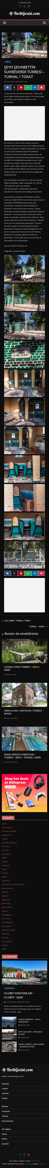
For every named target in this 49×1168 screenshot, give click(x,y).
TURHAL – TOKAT (37, 626)
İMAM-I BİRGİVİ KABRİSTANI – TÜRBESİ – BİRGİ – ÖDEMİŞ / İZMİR (22, 756)
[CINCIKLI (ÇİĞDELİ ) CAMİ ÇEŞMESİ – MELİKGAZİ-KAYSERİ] (9, 1047)
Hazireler (5, 873)
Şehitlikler (5, 934)
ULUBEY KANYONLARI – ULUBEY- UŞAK (19, 995)
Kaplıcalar (5, 881)
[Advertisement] (24, 123)
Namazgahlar (7, 915)
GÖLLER (5, 862)
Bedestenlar (6, 835)
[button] (24, 268)
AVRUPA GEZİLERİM (9, 831)
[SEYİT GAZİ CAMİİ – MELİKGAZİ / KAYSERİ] (9, 1034)
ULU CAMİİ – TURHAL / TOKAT (18, 620)
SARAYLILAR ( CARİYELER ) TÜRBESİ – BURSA (24, 712)
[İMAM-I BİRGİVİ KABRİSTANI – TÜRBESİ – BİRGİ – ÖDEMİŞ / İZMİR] (24, 728)
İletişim (5, 1098)
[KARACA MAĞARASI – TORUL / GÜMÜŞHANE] (9, 1022)
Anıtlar (4, 824)
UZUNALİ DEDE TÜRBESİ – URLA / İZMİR (22, 668)
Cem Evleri (6, 846)
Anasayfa (5, 1084)
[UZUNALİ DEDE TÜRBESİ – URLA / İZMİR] (24, 640)
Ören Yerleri (6, 919)
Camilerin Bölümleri (9, 843)
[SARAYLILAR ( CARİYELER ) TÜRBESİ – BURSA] (24, 684)
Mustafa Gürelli (22, 82)
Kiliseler (5, 892)
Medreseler (6, 903)
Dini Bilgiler (6, 854)
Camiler (5, 839)
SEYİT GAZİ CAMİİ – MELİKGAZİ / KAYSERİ (30, 1033)
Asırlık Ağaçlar (7, 827)
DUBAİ (4, 858)
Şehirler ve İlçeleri (9, 930)
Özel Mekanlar (7, 922)
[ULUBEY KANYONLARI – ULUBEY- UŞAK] (24, 973)
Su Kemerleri (7, 941)
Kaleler (4, 877)
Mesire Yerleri (7, 907)
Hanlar (4, 869)
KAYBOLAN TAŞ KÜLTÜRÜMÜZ (13, 884)
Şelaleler (5, 938)
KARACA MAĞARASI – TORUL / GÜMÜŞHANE (29, 1020)
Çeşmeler (5, 850)
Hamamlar (6, 865)
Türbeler (7, 62)
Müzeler (5, 911)
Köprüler (5, 896)
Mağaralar (6, 900)
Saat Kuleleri (7, 926)
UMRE (4, 949)
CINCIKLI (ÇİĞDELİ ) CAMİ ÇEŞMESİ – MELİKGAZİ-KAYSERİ (31, 1045)
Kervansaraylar (7, 888)
